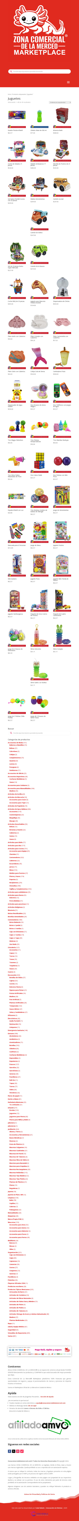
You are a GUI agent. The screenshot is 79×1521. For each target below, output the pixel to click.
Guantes (12, 761)
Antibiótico (13, 1039)
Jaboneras (11, 1126)
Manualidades (13, 1213)
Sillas (11, 1249)
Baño (11, 1200)
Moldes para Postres (17, 873)
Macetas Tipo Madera (17, 1176)
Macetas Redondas (16, 1173)
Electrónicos (12, 1018)
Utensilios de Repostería (17, 1333)
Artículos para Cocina (16, 849)
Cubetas (12, 1207)
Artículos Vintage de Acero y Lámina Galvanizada (27, 1314)
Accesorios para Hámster (18, 1231)
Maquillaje (13, 818)
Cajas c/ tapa (14, 938)
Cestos (12, 1267)
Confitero (12, 1052)
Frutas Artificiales (16, 993)
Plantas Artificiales (16, 1003)
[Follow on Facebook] (9, 1451)
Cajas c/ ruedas (15, 935)
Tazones (12, 962)
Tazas (11, 959)
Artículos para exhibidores (17, 892)
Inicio (9, 94)
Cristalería (12, 947)
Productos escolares (15, 1286)
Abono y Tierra (14, 1132)
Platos (11, 1185)
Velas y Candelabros (16, 1012)
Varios (11, 836)
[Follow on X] (13, 1451)
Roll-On (12, 1080)
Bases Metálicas (15, 1138)
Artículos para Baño (15, 842)
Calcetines (13, 751)
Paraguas (13, 767)
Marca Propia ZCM (14, 1219)
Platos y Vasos (14, 876)
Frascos (12, 1064)
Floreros (12, 1141)
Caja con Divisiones (16, 932)
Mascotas (11, 1222)
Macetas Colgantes (16, 1147)
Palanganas (13, 1210)
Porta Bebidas (14, 901)
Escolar (12, 1110)
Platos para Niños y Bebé (18, 1120)
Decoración (12, 975)
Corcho (12, 984)
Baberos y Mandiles (16, 745)
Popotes (12, 879)
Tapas (11, 1083)
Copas (11, 953)
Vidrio (11, 1090)
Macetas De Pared (16, 1154)
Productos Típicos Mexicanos (19, 1289)
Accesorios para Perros (18, 1237)
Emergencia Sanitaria (16, 1030)
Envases (11, 1033)
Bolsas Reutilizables (15, 913)
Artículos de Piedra (16, 1308)
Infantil (10, 1108)
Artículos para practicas (17, 904)
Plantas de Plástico (16, 1182)
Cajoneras (13, 1261)
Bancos (12, 1243)
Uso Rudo (12, 944)
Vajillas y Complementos (18, 889)
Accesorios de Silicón (15, 773)
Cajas (11, 1258)
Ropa (10, 1323)
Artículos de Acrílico (15, 794)
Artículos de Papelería (16, 806)
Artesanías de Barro (16, 1292)
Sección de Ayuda (47, 1397)
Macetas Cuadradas (16, 1151)
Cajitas (12, 981)
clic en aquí (32, 1406)
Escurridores (14, 864)
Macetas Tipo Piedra (17, 1179)
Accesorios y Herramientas (19, 1135)
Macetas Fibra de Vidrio (18, 1160)
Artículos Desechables (16, 824)
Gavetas (12, 1274)
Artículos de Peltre (16, 1304)
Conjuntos (13, 1271)
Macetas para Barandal (18, 1163)
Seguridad (11, 1330)
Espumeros (13, 1061)
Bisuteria (11, 910)
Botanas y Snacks (16, 830)
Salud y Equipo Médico (16, 1327)
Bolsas (11, 748)
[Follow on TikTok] (22, 1451)
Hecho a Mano (13, 1099)
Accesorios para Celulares (17, 785)
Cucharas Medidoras (17, 779)
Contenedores (14, 857)
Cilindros (12, 1049)
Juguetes (12, 1113)
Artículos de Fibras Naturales (20, 1298)
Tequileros (13, 966)
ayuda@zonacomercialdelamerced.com (50, 1403)
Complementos (15, 758)
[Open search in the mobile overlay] (39, 71)
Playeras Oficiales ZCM (16, 1283)
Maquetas (11, 1216)
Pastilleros (13, 1077)
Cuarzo (10, 972)
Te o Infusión (14, 1105)
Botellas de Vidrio (15, 977)
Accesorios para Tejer (17, 803)
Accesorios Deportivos (16, 776)
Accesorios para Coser (17, 800)
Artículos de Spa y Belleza (17, 809)
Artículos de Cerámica (17, 1295)
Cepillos (12, 1203)
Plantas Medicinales (16, 1320)
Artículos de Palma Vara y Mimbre (22, 1301)
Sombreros (13, 770)
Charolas (12, 854)
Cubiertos (13, 833)
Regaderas (13, 1188)
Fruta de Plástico (15, 1144)
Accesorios (13, 812)
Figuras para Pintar (16, 990)
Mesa (11, 870)
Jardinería (11, 1129)
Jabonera (11, 1123)
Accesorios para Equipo (18, 851)
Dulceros (12, 898)
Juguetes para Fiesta (17, 1117)
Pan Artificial (14, 999)
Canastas (12, 1264)
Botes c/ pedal (14, 925)
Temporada (13, 1006)
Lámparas (13, 1027)
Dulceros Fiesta (15, 987)
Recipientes (13, 883)
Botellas (12, 1045)
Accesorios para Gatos (17, 1228)
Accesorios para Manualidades (19, 788)
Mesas (11, 1246)
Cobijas (12, 754)
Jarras (11, 867)
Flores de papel (13, 1096)
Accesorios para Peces (17, 1234)
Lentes (12, 764)
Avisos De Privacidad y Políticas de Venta (39, 1494)
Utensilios (13, 886)
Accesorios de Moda (15, 743)
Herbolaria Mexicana (15, 1102)
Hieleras (12, 941)
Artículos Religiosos (15, 907)
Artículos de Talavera (17, 1311)
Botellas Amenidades (16, 917)
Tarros (11, 956)
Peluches (11, 1280)
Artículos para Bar (14, 846)
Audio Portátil (14, 1021)
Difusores (11, 1015)
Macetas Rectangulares (18, 1169)
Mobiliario (11, 1240)
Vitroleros (13, 1093)
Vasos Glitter (14, 1009)
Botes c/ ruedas (15, 928)
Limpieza (11, 1198)
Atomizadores (14, 1042)
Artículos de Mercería (16, 797)
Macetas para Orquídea (18, 1166)
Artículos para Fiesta (15, 895)
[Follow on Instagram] (17, 1451)
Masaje (12, 821)
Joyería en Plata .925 (15, 1195)
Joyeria (10, 1191)
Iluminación (13, 1024)
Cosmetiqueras (15, 815)
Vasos (11, 782)
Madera (12, 791)
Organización (13, 1252)
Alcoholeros (13, 1036)
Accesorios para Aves (17, 1225)
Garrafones (13, 1071)
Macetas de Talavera (17, 1157)
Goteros (12, 1074)
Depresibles (13, 1058)
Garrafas (12, 1067)
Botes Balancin (14, 922)
